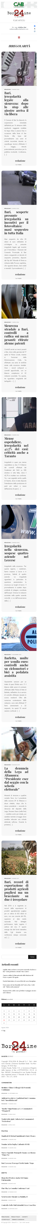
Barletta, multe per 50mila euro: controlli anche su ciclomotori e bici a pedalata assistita (16, 667)
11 (9, 1014)
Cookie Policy (5, 1219)
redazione (7, 89)
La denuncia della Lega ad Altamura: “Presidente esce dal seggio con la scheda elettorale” (16, 778)
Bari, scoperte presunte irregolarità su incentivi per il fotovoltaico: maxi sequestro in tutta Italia (16, 222)
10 (4, 1014)
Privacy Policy (15, 1217)
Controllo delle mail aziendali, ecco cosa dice (18, 1205)
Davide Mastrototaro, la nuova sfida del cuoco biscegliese (19, 981)
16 (34, 1014)
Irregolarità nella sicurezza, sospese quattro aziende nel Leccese (16, 553)
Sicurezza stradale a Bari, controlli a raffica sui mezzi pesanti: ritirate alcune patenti (16, 334)
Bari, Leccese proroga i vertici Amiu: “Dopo (17, 1163)
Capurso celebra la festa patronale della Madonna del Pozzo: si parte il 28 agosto (18, 976)
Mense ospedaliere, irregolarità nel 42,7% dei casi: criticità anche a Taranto (16, 447)
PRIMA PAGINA (5, 1217)
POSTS (19, 164)
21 (24, 1017)
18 (9, 1017)
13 (19, 1014)
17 (4, 1017)
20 (19, 1017)
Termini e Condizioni (18, 1219)
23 (34, 1017)
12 (14, 1014)
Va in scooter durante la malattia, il (14, 1197)
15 (29, 1014)
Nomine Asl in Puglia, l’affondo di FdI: (15, 1144)
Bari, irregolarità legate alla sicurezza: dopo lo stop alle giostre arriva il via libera (16, 103)
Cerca (32, 957)
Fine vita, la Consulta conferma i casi (15, 1188)
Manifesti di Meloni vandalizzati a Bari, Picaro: (18, 1136)
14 (24, 1014)
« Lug (3, 1030)
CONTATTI (25, 1217)
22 (29, 1017)
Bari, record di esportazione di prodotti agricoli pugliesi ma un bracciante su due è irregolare (16, 890)
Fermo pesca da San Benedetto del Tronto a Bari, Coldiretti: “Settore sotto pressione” (19, 986)
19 (14, 1017)
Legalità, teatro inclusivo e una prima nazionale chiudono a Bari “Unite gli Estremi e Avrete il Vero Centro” (19, 971)
